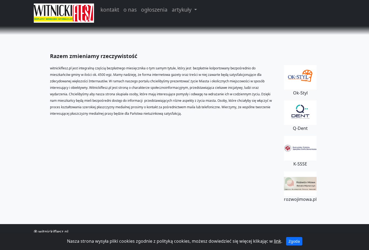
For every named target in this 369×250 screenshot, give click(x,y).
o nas (130, 9)
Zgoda (294, 241)
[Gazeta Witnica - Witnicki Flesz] (64, 13)
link (277, 241)
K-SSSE (300, 164)
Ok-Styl (300, 93)
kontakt (109, 9)
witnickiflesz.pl (53, 232)
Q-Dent (300, 128)
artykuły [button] (182, 9)
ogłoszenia (154, 9)
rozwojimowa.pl (300, 199)
